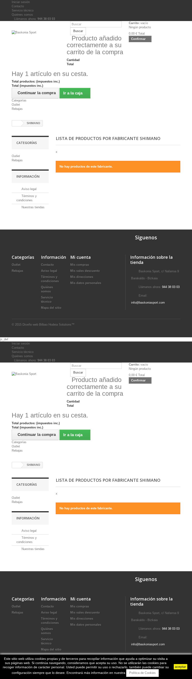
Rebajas (17, 109)
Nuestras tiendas (32, 207)
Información (28, 176)
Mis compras (79, 264)
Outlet (16, 104)
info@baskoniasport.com (148, 302)
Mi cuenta (80, 257)
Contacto (18, 6)
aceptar (180, 666)
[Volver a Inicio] (16, 123)
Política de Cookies (142, 673)
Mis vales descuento (85, 271)
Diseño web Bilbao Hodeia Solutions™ (48, 324)
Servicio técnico (22, 10)
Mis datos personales (85, 283)
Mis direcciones (81, 277)
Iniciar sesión (21, 2)
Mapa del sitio (51, 307)
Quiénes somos (22, 14)
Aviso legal (29, 189)
